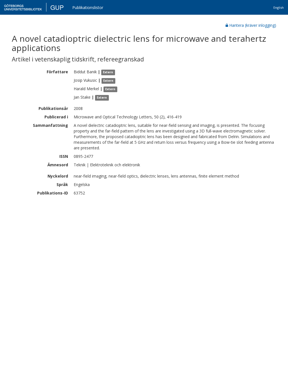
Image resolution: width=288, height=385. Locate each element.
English (278, 7)
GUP (57, 7)
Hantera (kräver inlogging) (252, 25)
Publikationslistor (87, 7)
